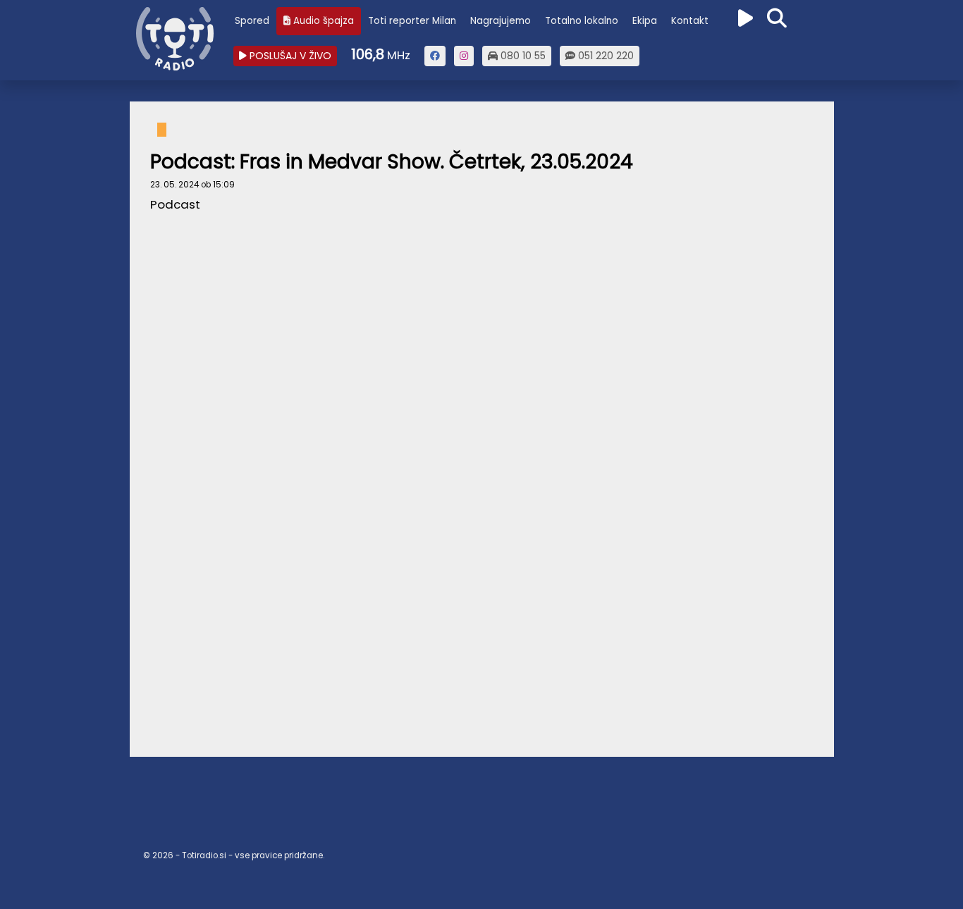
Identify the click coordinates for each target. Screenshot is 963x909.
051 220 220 (604, 56)
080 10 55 (522, 56)
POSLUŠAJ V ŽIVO (289, 56)
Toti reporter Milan (412, 20)
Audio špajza (322, 20)
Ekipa (644, 20)
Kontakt (690, 20)
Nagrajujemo (500, 20)
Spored (252, 20)
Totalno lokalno (581, 20)
